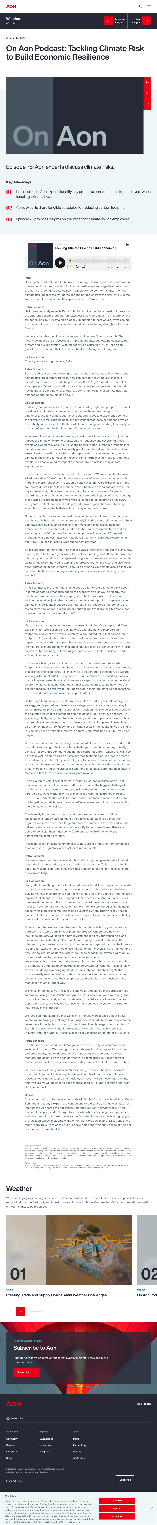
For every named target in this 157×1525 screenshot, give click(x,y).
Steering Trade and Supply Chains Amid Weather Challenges (56, 1295)
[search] (141, 6)
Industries (45, 1445)
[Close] (152, 1507)
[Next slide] (20, 1311)
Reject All (117, 1508)
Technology (79, 1445)
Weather (13, 18)
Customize (117, 1500)
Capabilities (46, 1439)
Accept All (117, 1516)
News (9, 1458)
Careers (10, 1445)
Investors (11, 1451)
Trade (76, 1439)
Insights (44, 1451)
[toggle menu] (149, 6)
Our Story (12, 1439)
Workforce (79, 1458)
